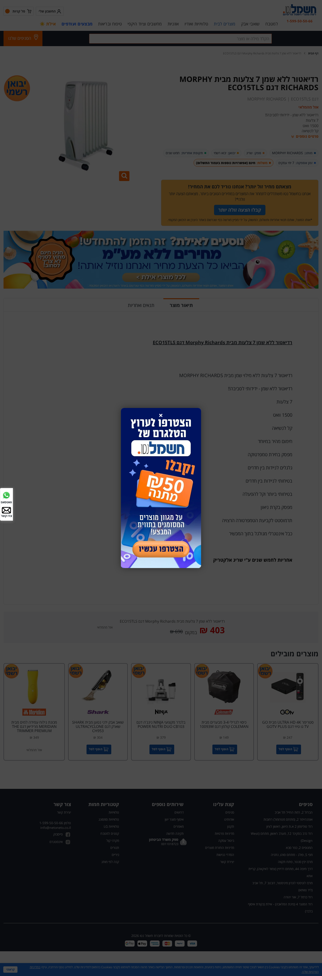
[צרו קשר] (6, 510)
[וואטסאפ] (6, 495)
